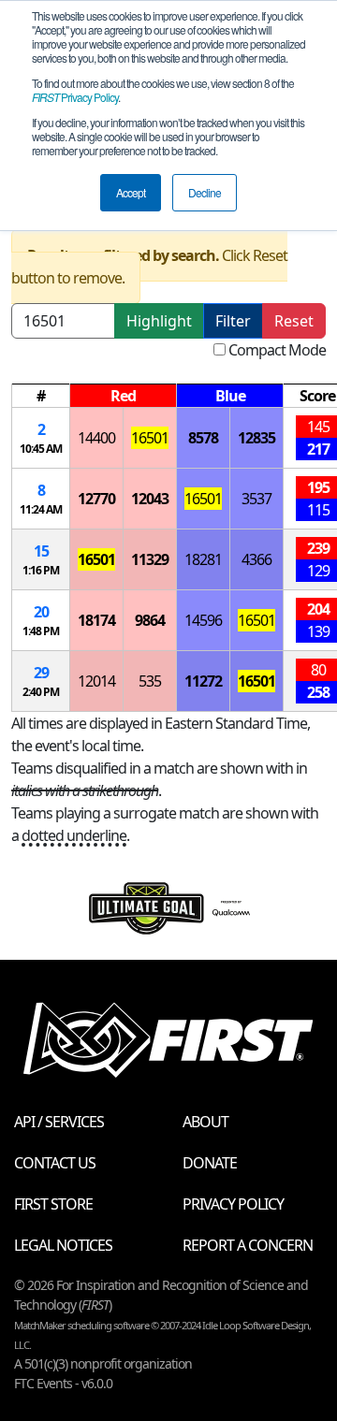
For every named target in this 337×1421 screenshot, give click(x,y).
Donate (210, 1163)
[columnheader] (41, 396)
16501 (149, 438)
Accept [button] (130, 192)
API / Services (59, 1121)
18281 (203, 559)
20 (41, 612)
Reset (294, 321)
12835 (256, 438)
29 (41, 672)
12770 (96, 498)
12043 (149, 498)
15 (41, 551)
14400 (96, 438)
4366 (256, 559)
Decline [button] (204, 192)
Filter (233, 321)
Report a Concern (248, 1245)
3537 (256, 498)
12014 (96, 681)
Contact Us (54, 1163)
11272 (203, 681)
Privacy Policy (75, 97)
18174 (96, 620)
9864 (150, 620)
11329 (149, 559)
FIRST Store (53, 1204)
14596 (203, 620)
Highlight (159, 321)
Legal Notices (63, 1245)
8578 (203, 438)
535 (150, 681)
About (205, 1121)
